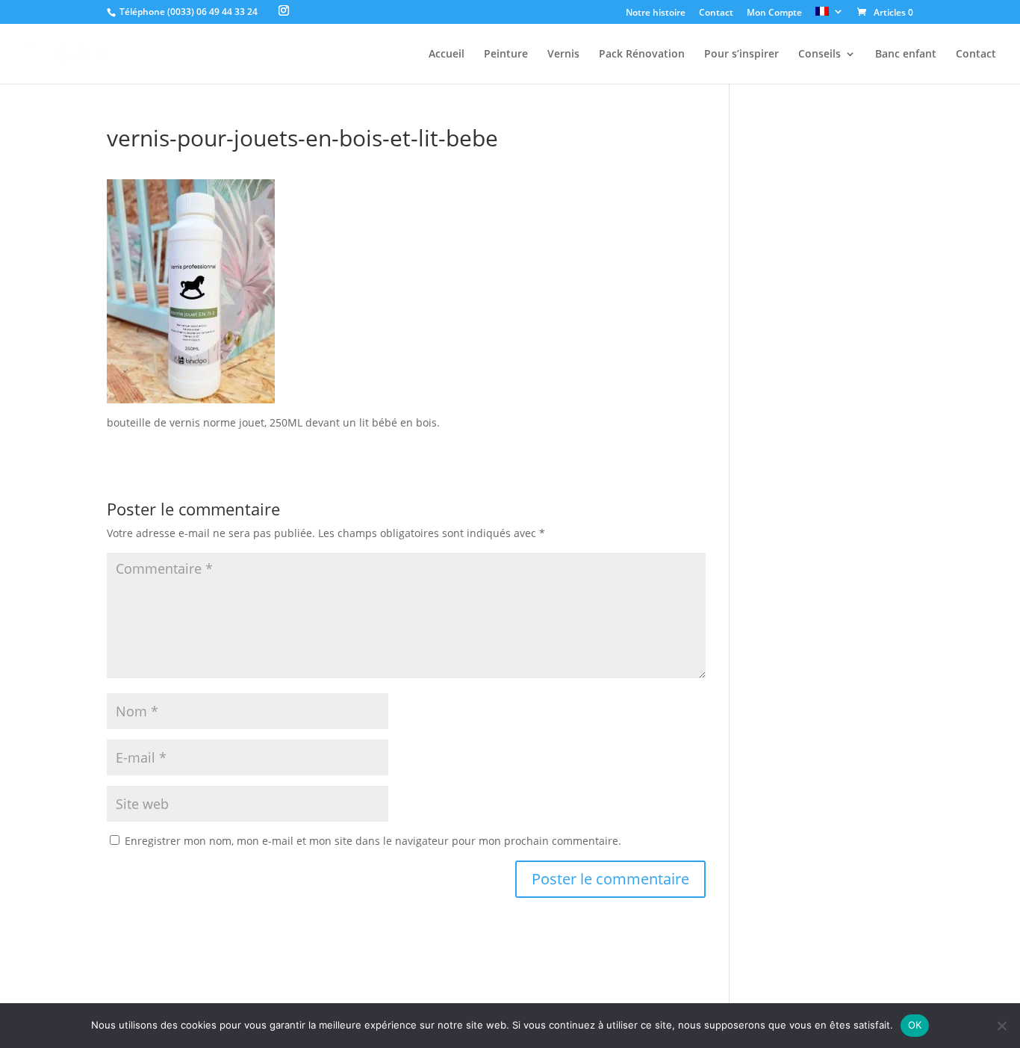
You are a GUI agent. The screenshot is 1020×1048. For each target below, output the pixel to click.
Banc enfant (905, 55)
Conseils (819, 55)
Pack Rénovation (642, 55)
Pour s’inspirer (741, 55)
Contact (716, 13)
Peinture (506, 55)
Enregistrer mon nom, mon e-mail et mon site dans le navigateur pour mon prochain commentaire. (373, 841)
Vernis (563, 55)
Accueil (446, 55)
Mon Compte (774, 13)
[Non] (1001, 1025)
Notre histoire (655, 13)
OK (915, 1025)
